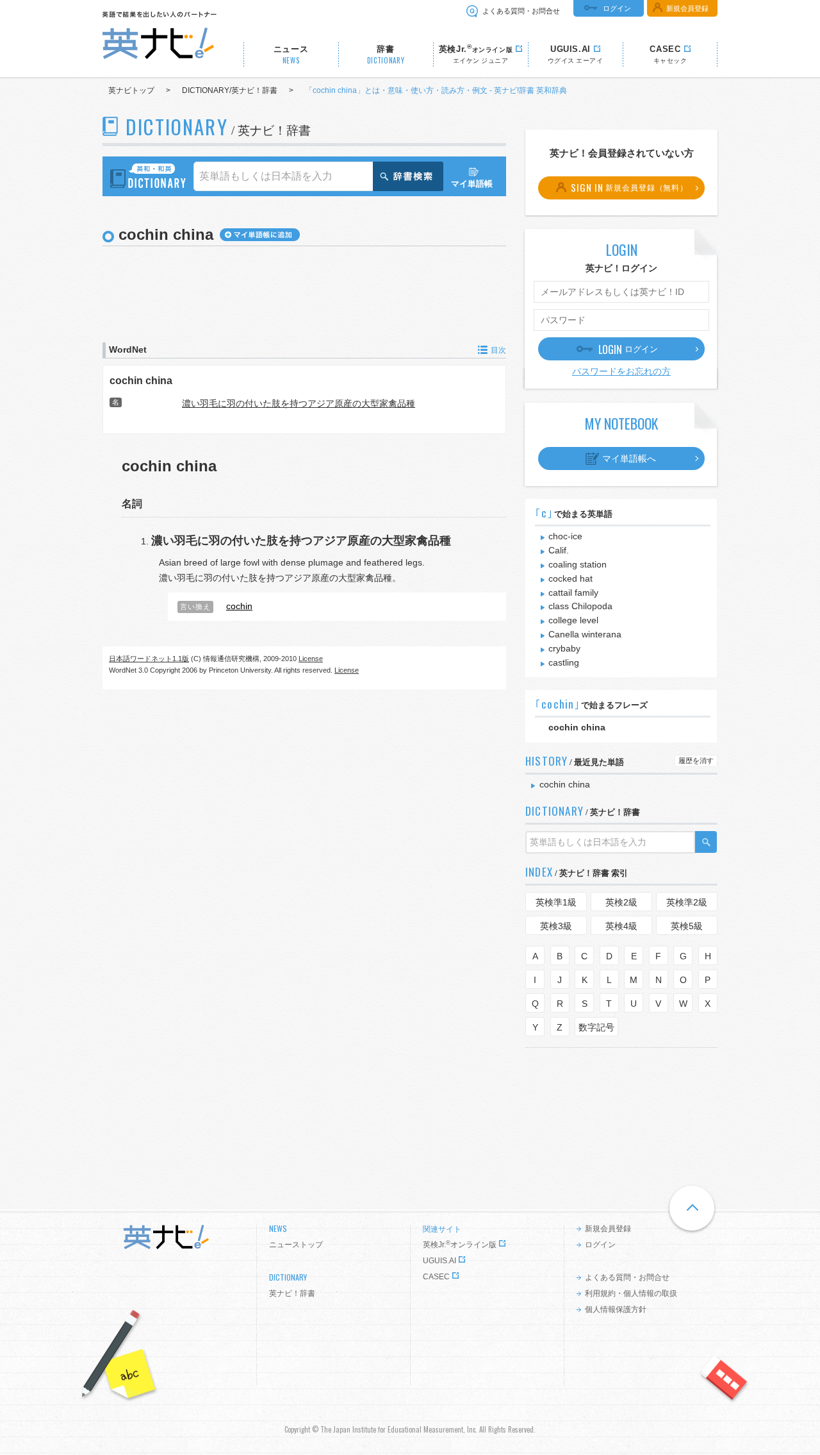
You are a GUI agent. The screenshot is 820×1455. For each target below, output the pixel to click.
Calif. (558, 550)
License (311, 658)
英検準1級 (556, 902)
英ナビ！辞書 (292, 1293)
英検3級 (556, 926)
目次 (498, 350)
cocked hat (570, 578)
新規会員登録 (687, 8)
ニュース (291, 54)
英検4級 (621, 926)
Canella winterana (584, 634)
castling (563, 662)
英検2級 (621, 902)
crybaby (564, 648)
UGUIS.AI (439, 1260)
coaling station (577, 564)
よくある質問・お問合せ (521, 11)
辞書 (386, 54)
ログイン (617, 8)
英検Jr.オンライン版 (459, 1244)
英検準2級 (686, 902)
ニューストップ (296, 1244)
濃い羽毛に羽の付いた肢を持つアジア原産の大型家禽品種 (298, 403)
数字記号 (596, 1027)
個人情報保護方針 (615, 1309)
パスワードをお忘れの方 (621, 371)
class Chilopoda (580, 606)
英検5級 (687, 926)
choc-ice (565, 536)
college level (573, 620)
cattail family (573, 592)
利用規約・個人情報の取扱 (631, 1293)
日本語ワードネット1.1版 (149, 658)
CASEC (436, 1276)
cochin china (141, 380)
